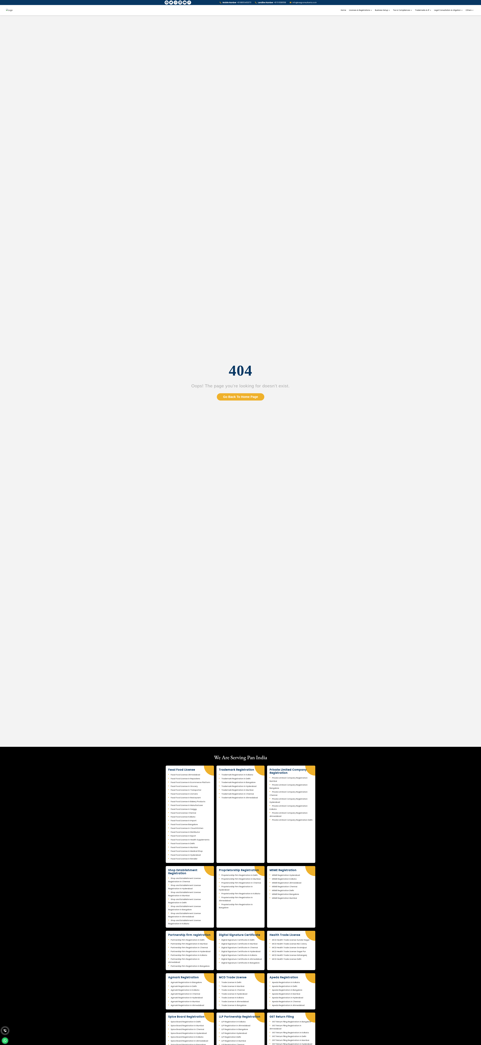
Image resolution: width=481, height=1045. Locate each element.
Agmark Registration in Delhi (184, 986)
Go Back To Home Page (240, 397)
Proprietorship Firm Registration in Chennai (241, 882)
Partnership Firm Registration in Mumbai (189, 943)
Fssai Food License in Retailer (184, 858)
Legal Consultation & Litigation (447, 10)
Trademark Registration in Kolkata (237, 774)
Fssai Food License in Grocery (184, 786)
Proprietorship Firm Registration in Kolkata (240, 893)
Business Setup (382, 10)
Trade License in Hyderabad (234, 994)
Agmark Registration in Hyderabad (187, 997)
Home (343, 10)
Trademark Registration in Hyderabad (238, 786)
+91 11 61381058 (272, 2)
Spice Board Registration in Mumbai (187, 1025)
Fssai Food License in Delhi (183, 843)
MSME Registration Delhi (283, 890)
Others (469, 10)
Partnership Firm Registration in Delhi (187, 940)
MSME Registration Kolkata (284, 879)
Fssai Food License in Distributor (185, 832)
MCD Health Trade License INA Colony (289, 943)
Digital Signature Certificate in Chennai (239, 947)
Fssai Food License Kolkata (183, 816)
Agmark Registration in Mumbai (185, 1001)
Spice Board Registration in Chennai (187, 1029)
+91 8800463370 (237, 2)
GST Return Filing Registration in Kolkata (290, 1032)
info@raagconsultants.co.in (305, 2)
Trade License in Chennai (233, 990)
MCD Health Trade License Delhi (286, 959)
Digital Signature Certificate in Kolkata (239, 955)
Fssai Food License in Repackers (185, 778)
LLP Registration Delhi (231, 1037)
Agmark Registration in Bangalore (186, 982)
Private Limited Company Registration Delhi (292, 820)
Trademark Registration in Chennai (237, 794)
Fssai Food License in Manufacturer (187, 805)
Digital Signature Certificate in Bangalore (240, 962)
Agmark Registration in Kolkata (185, 990)
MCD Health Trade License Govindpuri (289, 947)
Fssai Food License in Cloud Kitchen (187, 828)
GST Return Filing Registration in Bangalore (291, 1021)
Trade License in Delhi (231, 982)
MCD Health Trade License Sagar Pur (289, 951)
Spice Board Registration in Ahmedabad (189, 1040)
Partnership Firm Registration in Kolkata (189, 955)
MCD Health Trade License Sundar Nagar (291, 940)
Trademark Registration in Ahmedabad (239, 797)
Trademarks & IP (422, 10)
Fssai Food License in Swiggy (184, 809)
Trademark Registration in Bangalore (238, 782)
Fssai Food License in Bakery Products (188, 801)
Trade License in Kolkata (232, 997)
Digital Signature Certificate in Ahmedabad (241, 959)
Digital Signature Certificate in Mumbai (239, 943)
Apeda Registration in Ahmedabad (288, 1005)
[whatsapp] (5, 1040)
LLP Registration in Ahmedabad (235, 1025)
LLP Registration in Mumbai (233, 1040)
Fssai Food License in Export (183, 835)
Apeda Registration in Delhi (284, 986)
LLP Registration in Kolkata (233, 1021)
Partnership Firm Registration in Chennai (189, 947)
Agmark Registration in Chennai (185, 994)
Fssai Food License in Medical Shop (187, 851)
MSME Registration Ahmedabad (286, 882)
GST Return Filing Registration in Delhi (289, 1036)
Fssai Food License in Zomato (184, 794)
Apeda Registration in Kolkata (286, 982)
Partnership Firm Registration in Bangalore (190, 966)
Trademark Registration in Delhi (235, 778)
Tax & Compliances (402, 10)
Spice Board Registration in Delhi (186, 1021)
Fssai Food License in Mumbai (184, 847)
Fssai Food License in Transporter (186, 790)
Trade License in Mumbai (232, 986)
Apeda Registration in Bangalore (287, 990)
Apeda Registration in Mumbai (286, 994)
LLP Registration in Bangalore (234, 1029)
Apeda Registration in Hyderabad (287, 997)
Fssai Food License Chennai (183, 813)
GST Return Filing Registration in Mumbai (290, 1040)
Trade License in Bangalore (233, 1005)
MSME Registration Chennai (284, 886)
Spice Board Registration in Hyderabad (189, 1033)
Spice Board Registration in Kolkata (187, 1037)
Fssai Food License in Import (184, 820)
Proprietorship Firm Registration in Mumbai (241, 879)
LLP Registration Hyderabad (234, 1033)
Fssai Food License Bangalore (184, 824)
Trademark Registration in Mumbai (237, 790)
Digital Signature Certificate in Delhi (237, 940)
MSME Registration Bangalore (285, 894)
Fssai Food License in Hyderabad (186, 855)
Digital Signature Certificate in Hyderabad (240, 951)
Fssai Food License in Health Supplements (190, 839)
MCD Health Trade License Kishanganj (289, 955)
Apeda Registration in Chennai (286, 1001)
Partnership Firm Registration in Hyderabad (190, 951)
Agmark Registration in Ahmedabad (187, 1005)
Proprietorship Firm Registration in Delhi (239, 875)
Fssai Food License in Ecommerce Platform (190, 782)
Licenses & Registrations (360, 10)
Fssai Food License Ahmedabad (185, 774)
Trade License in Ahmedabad (235, 1001)
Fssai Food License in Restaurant (186, 797)
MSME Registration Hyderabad (286, 875)
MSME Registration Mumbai (284, 898)
